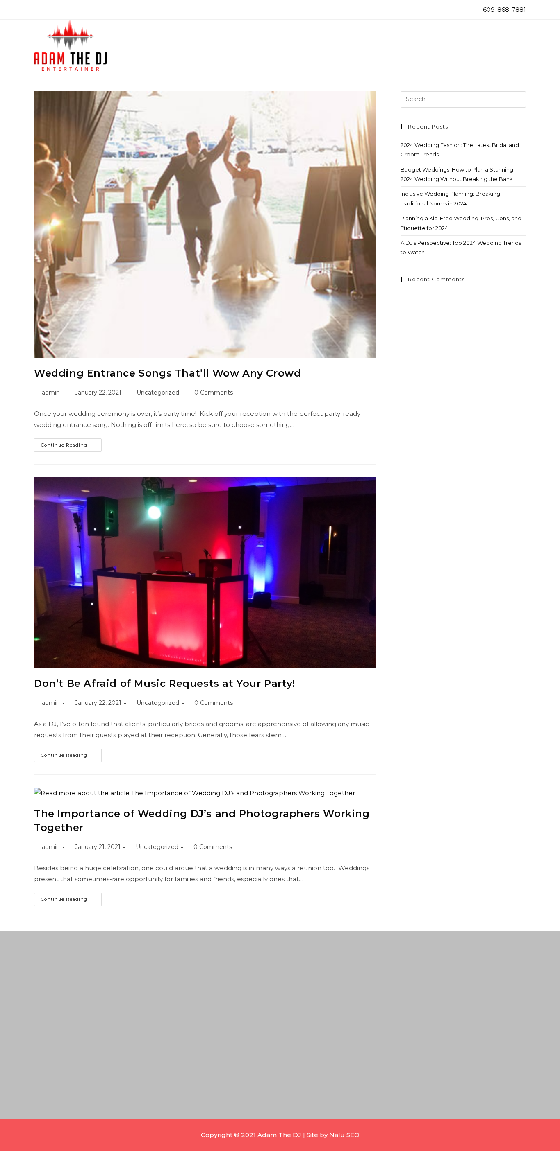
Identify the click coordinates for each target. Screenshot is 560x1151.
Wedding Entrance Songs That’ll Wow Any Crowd (167, 373)
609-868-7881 (503, 10)
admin (51, 392)
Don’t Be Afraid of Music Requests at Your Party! (164, 683)
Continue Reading (71, 443)
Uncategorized (158, 392)
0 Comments (213, 392)
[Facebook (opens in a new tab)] (39, 11)
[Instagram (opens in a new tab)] (50, 11)
